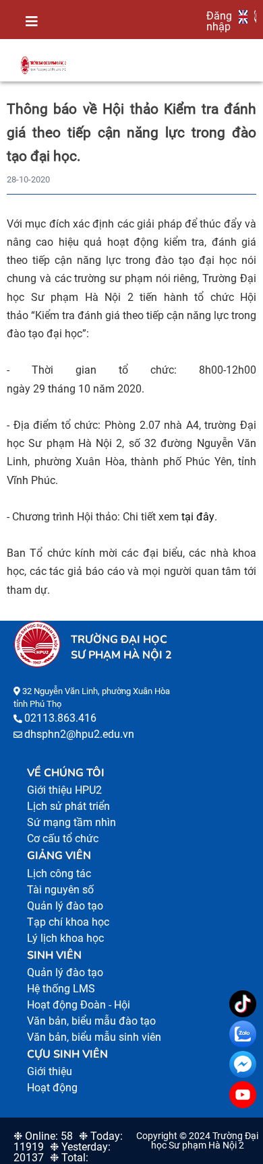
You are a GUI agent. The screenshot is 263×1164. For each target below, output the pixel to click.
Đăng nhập (219, 20)
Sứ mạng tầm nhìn (71, 822)
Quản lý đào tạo (65, 905)
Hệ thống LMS (61, 988)
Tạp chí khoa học (68, 922)
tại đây (197, 516)
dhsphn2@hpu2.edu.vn (79, 734)
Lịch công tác (59, 873)
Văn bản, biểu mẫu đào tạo (91, 1021)
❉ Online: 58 (43, 1136)
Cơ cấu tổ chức (62, 838)
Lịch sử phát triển (68, 806)
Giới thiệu (49, 1071)
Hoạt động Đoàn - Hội (78, 1004)
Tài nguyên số (60, 889)
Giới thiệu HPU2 (64, 790)
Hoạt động (52, 1087)
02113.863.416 (60, 718)
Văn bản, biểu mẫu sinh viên (94, 1037)
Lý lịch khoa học (65, 938)
